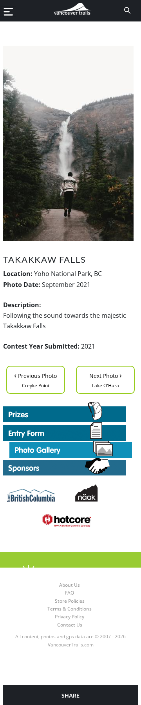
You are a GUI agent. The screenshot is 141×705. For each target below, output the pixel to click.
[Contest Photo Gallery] (70, 448)
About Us (69, 585)
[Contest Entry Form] (70, 431)
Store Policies (70, 601)
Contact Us (69, 624)
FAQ (69, 592)
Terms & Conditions (69, 608)
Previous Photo (35, 379)
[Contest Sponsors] (70, 466)
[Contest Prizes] (70, 412)
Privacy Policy (69, 616)
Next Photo (105, 379)
